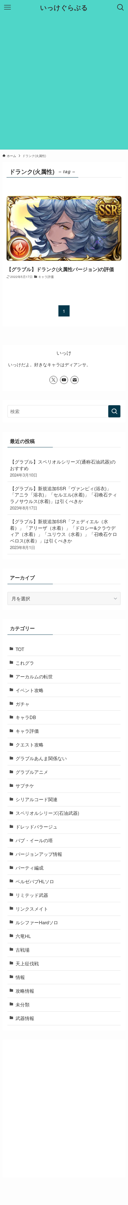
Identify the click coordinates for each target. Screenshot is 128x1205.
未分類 (23, 1004)
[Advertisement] (64, 82)
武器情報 (25, 1018)
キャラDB (26, 717)
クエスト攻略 (29, 744)
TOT (20, 649)
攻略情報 (25, 990)
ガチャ (23, 703)
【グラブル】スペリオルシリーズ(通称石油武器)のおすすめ (63, 468)
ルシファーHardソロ (37, 922)
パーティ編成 (29, 867)
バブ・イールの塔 (34, 840)
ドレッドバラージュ (36, 826)
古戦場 (23, 949)
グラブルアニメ (32, 772)
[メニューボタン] (7, 7)
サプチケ (25, 785)
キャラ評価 (27, 730)
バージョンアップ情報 (39, 854)
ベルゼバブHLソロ (35, 881)
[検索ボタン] (120, 7)
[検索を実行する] (114, 411)
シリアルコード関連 (36, 799)
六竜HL (23, 936)
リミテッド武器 (32, 895)
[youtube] (64, 380)
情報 (20, 977)
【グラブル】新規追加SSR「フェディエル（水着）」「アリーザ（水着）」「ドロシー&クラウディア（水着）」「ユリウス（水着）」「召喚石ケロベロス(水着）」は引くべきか (63, 534)
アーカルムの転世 (34, 676)
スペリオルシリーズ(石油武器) (47, 813)
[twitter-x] (53, 380)
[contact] (75, 380)
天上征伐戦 (27, 963)
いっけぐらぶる (64, 7)
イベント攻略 (29, 690)
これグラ (25, 662)
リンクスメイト (32, 908)
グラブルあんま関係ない (41, 758)
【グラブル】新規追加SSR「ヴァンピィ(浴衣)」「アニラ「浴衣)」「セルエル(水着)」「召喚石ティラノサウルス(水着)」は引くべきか (63, 498)
